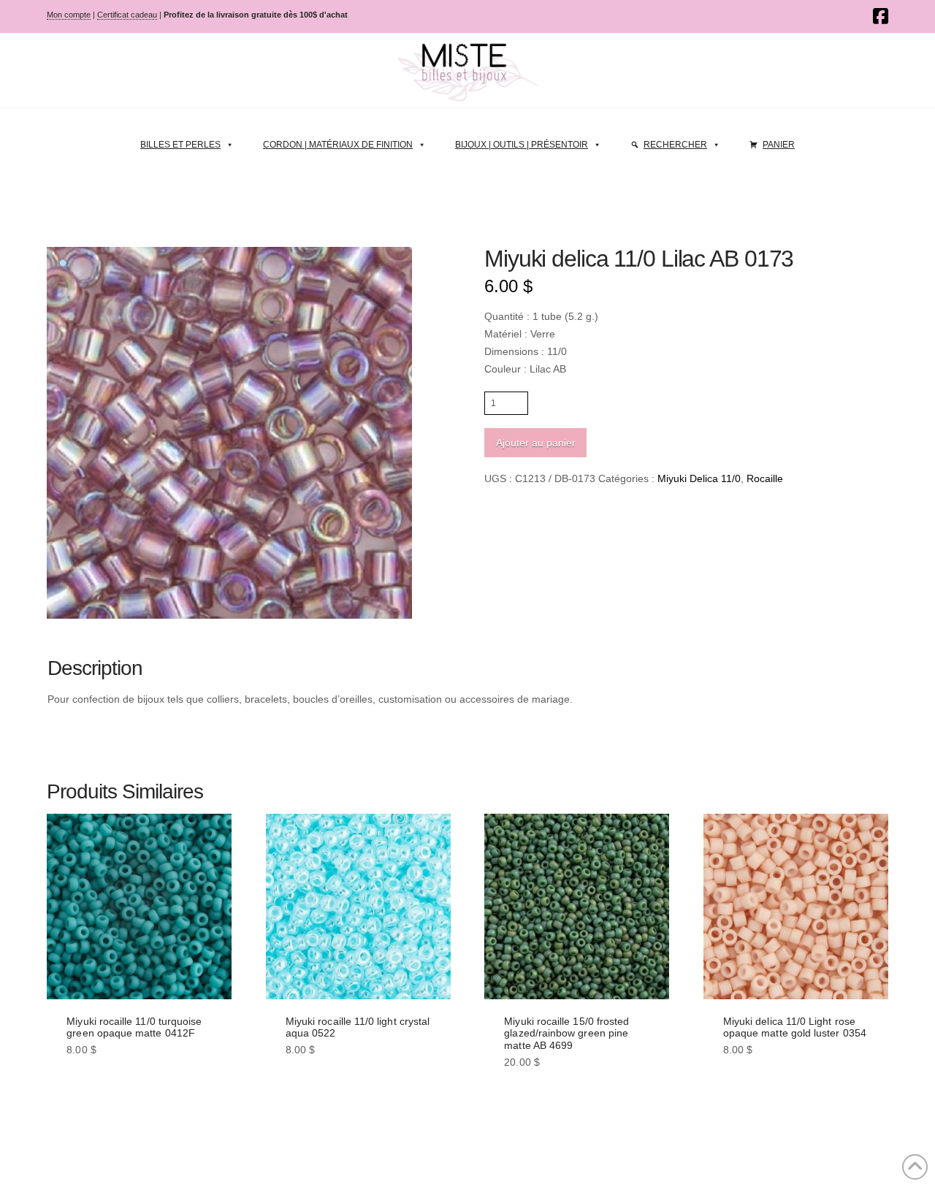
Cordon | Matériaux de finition (338, 145)
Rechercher (675, 145)
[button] (64, 264)
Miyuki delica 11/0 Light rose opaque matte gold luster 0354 (794, 1027)
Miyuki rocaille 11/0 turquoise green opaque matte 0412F (134, 1027)
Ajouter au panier (536, 443)
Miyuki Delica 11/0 (699, 478)
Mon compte (69, 14)
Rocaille (765, 478)
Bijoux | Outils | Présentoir (521, 145)
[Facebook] (880, 16)
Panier (779, 145)
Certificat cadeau (127, 14)
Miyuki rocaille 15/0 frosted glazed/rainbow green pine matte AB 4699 (566, 1033)
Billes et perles (180, 145)
